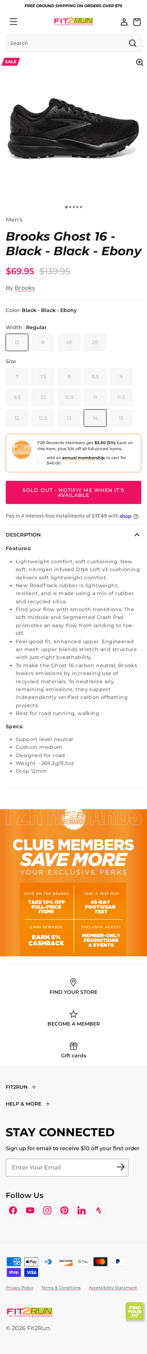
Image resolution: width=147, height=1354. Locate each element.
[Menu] (13, 22)
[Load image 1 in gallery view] (73, 128)
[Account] (124, 21)
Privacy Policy (19, 1287)
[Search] (29, 22)
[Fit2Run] (73, 21)
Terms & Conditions (61, 1287)
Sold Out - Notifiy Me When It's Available (73, 492)
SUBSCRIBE (120, 1168)
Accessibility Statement (113, 1287)
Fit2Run (38, 1328)
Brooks (25, 288)
